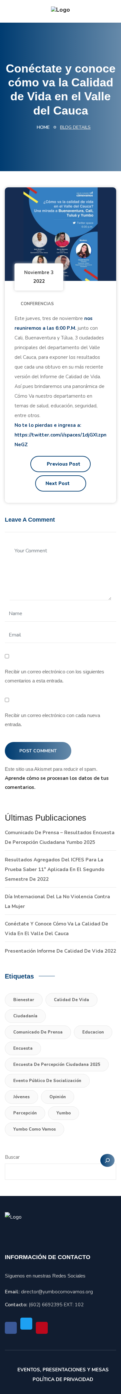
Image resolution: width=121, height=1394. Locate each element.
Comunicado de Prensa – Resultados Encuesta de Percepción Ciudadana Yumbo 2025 (60, 837)
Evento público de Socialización (47, 1081)
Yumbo (63, 1113)
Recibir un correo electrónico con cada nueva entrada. (52, 720)
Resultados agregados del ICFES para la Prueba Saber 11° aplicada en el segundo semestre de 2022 (54, 869)
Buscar (12, 1157)
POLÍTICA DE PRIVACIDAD (63, 1379)
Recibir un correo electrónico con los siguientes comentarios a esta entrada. (54, 676)
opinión (57, 1097)
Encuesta (23, 1048)
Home (42, 127)
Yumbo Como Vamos (34, 1129)
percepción (25, 1113)
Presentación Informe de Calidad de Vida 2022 (60, 951)
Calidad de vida (71, 1000)
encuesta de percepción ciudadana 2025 (56, 1065)
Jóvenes (21, 1097)
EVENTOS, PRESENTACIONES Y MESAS (63, 1369)
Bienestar (23, 1000)
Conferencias (37, 304)
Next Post (58, 483)
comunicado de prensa (38, 1032)
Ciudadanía (25, 1016)
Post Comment (38, 751)
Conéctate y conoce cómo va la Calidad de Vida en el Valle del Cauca (56, 929)
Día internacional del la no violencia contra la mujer (57, 901)
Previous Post (62, 464)
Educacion (93, 1032)
